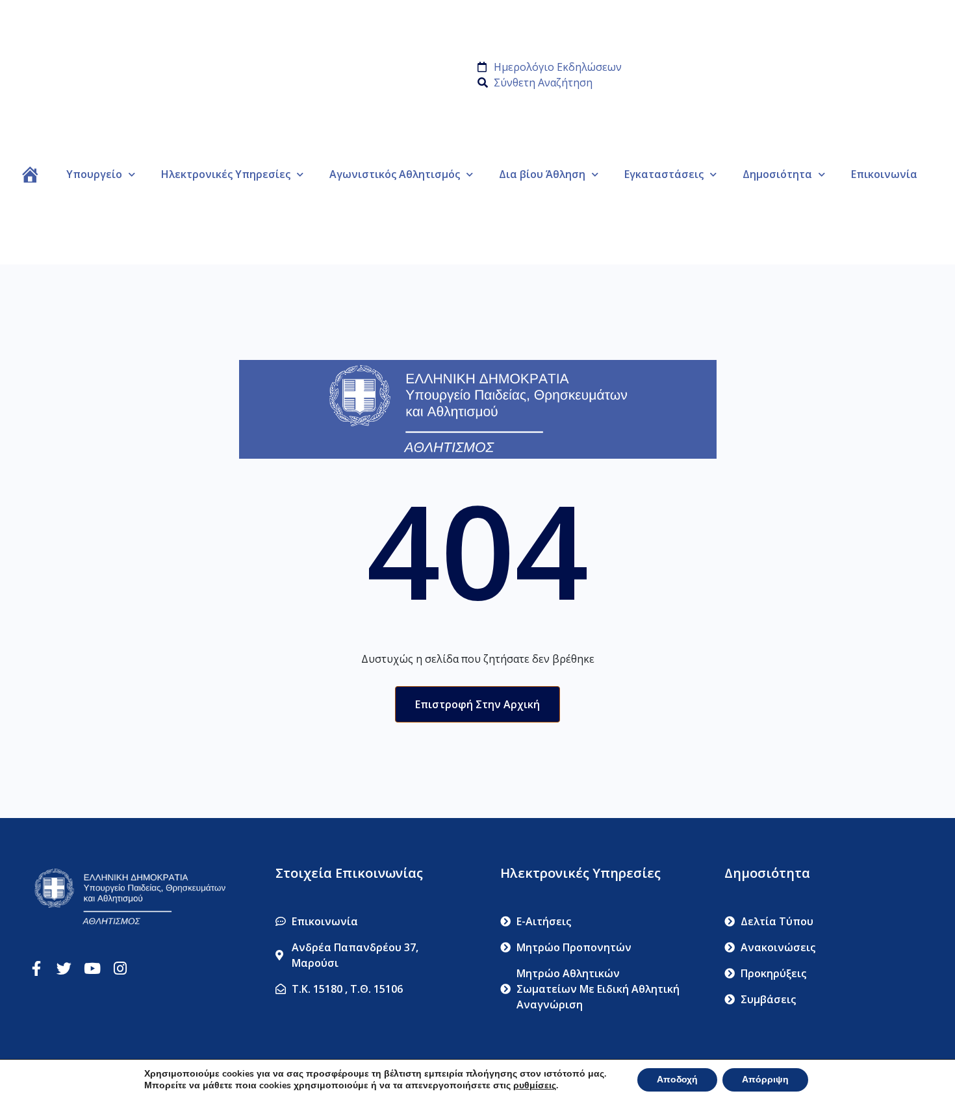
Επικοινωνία (884, 174)
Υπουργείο (94, 174)
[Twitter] (64, 968)
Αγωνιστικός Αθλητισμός (394, 174)
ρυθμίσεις (534, 1086)
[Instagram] (119, 968)
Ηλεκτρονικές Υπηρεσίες (225, 174)
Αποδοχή (677, 1079)
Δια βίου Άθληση (542, 174)
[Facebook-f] (36, 968)
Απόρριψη (765, 1079)
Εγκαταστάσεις (664, 174)
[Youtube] (91, 968)
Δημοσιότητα (777, 174)
